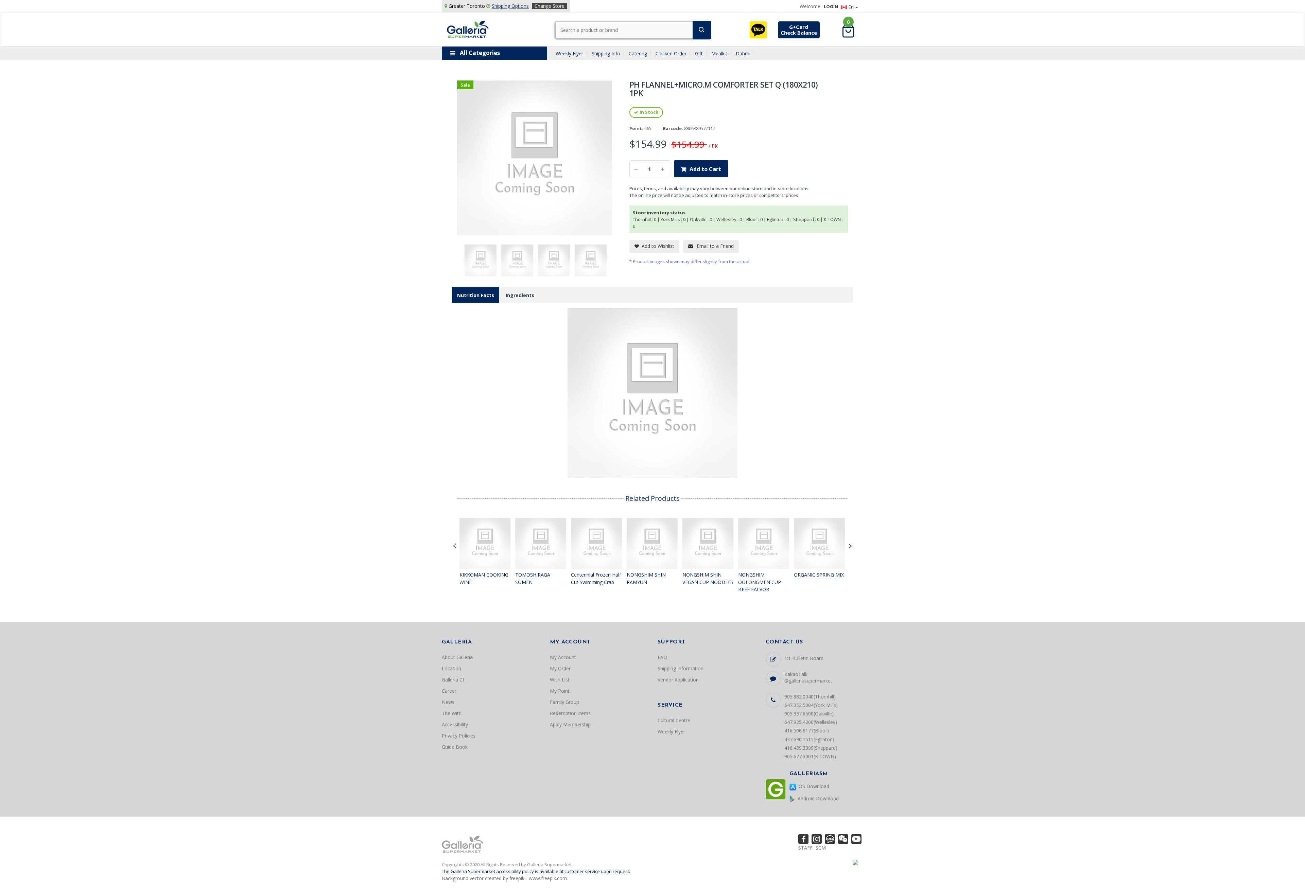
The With (452, 713)
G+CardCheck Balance (799, 29)
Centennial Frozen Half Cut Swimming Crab (596, 578)
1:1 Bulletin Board (803, 658)
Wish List (560, 679)
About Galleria (457, 657)
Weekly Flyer (569, 53)
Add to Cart (705, 169)
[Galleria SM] (468, 28)
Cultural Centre (674, 720)
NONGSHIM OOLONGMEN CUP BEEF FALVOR (759, 582)
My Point (560, 691)
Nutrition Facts (475, 295)
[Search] (702, 30)
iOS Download (812, 786)
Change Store (549, 6)
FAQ (662, 657)
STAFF (805, 847)
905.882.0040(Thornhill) (810, 696)
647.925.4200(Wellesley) (810, 722)
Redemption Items (570, 713)
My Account (563, 657)
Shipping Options (510, 6)
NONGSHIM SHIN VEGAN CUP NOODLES (707, 578)
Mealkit (719, 53)
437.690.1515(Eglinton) (809, 739)
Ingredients (520, 295)
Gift (699, 53)
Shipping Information (680, 668)
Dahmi (743, 53)
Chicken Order (671, 53)
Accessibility (455, 724)
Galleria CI (453, 679)
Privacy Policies (458, 735)
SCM (821, 847)
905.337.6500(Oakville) (809, 713)
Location (451, 668)
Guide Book (455, 747)
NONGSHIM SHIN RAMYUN (646, 578)
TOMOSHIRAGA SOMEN (532, 578)
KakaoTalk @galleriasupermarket (808, 677)
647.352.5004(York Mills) (811, 705)
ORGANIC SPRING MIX (819, 574)
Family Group (564, 702)
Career (449, 691)
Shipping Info (606, 53)
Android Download (817, 798)
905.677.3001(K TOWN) (810, 756)
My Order (560, 668)
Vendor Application (678, 679)
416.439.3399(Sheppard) (810, 748)
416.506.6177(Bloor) (806, 730)
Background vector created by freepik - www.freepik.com (504, 878)
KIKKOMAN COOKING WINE (483, 578)
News (448, 702)
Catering (638, 53)
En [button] (852, 7)
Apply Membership (570, 724)
